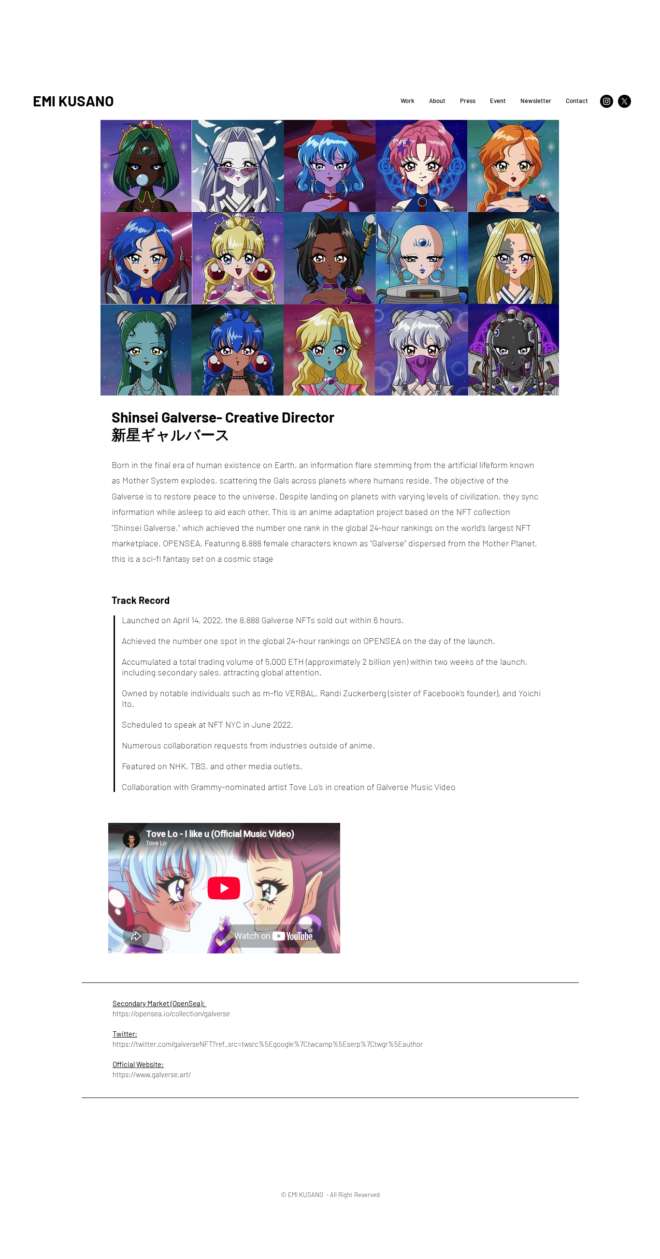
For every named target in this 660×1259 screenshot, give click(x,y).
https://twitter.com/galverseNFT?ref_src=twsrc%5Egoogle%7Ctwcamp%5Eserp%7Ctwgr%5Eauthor (268, 1043)
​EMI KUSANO (73, 100)
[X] (624, 101)
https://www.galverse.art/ (152, 1074)
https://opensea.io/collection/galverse (171, 1013)
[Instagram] (606, 101)
